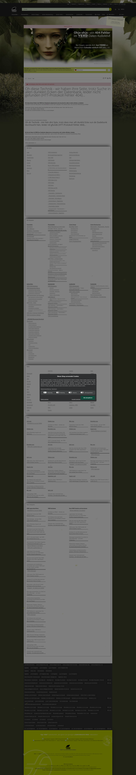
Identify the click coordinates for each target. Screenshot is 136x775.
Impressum (54, 389)
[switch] (45, 392)
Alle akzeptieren (87, 397)
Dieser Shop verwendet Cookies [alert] (68, 376)
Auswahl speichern (76, 399)
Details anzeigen (44, 399)
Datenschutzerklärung (46, 389)
